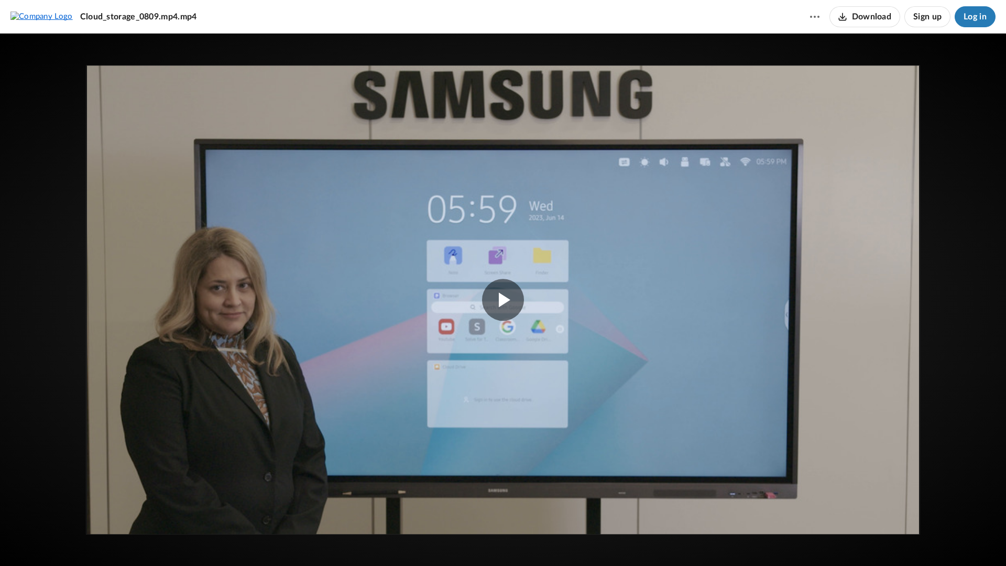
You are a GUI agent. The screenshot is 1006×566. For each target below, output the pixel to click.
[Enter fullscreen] (894, 90)
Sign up (927, 17)
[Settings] (966, 542)
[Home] (41, 16)
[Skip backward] (68, 542)
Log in (975, 17)
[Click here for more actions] (814, 16)
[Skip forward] (87, 542)
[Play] (38, 542)
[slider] (503, 521)
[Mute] (946, 542)
